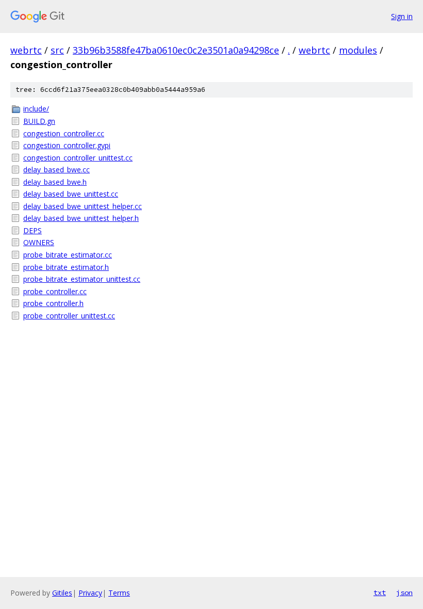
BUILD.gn (39, 121)
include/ (36, 109)
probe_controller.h (53, 303)
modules (358, 50)
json (404, 592)
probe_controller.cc (55, 291)
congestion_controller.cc (63, 133)
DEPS (32, 230)
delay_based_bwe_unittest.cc (70, 194)
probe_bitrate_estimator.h (66, 267)
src (57, 50)
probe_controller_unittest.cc (69, 315)
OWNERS (38, 242)
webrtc (26, 50)
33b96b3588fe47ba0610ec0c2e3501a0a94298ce (176, 50)
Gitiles (62, 593)
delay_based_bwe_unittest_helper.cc (82, 206)
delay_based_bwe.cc (56, 169)
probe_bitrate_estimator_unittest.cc (81, 279)
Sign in (402, 16)
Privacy (90, 593)
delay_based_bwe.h (55, 182)
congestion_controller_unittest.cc (78, 158)
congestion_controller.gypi (66, 145)
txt (379, 592)
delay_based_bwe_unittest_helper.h (81, 218)
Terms (119, 593)
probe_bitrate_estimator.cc (67, 255)
